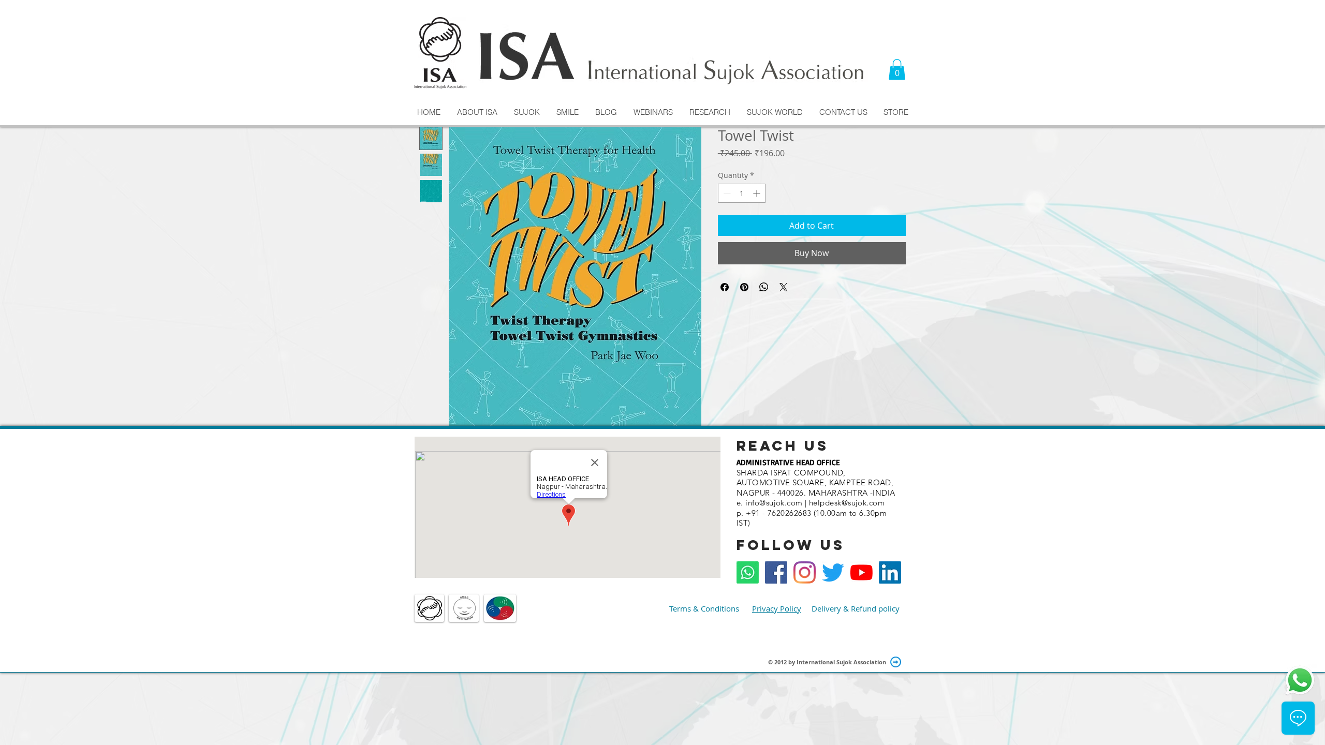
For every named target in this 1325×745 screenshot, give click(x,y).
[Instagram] (804, 572)
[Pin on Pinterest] (744, 287)
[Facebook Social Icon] (776, 572)
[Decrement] (725, 193)
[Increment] (757, 193)
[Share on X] (783, 287)
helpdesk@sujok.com (847, 503)
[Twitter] (833, 572)
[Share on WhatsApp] (764, 287)
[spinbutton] (741, 193)
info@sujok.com (773, 503)
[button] (897, 69)
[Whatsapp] (748, 572)
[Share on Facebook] (724, 287)
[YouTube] (861, 572)
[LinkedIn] (890, 572)
